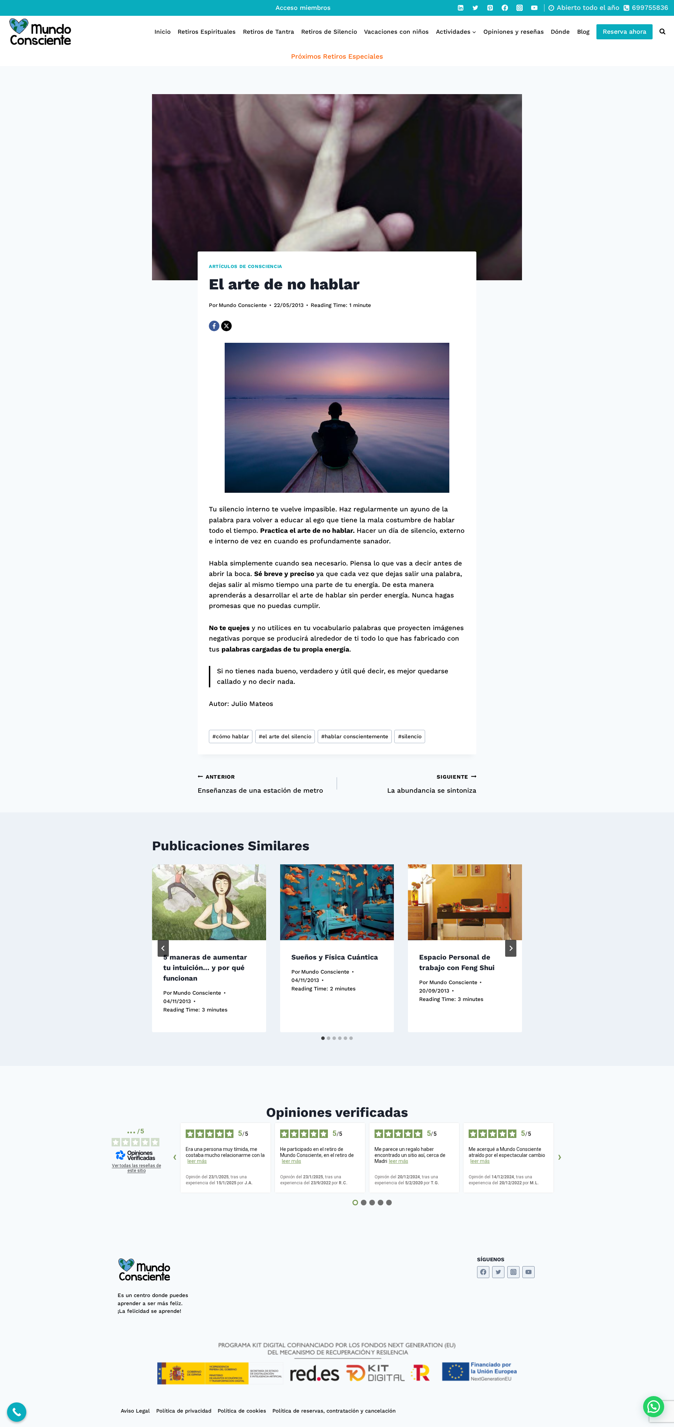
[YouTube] (534, 7)
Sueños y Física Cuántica (334, 957)
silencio (410, 736)
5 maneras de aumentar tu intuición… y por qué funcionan (205, 967)
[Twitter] (475, 7)
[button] (653, 1406)
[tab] (323, 1038)
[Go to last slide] (163, 948)
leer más (197, 1161)
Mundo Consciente (243, 305)
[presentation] (209, 902)
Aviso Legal (135, 1411)
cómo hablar (230, 736)
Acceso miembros (303, 7)
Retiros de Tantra (268, 31)
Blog (583, 31)
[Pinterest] (490, 7)
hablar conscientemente (354, 736)
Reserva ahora (624, 31)
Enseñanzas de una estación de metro (260, 784)
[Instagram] (519, 7)
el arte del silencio (285, 736)
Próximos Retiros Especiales (337, 56)
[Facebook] (504, 7)
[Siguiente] (510, 948)
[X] (226, 326)
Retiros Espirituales (207, 31)
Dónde (560, 31)
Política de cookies (242, 1411)
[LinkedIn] (460, 7)
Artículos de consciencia (245, 266)
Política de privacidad (183, 1411)
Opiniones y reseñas (513, 31)
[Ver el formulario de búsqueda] (661, 31)
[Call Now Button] (16, 1412)
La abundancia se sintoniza (431, 784)
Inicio (162, 31)
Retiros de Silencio (329, 31)
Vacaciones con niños (396, 31)
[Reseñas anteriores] (174, 1158)
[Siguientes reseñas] (559, 1158)
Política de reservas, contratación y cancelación (334, 1411)
